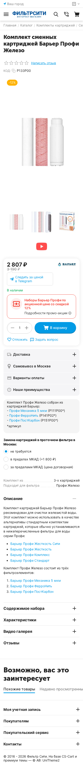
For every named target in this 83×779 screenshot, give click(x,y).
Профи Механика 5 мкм (28, 411)
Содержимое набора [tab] (23, 608)
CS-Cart (68, 756)
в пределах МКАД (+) (33, 459)
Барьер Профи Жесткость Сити (35, 544)
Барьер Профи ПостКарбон (31, 591)
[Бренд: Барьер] (67, 264)
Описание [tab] (13, 498)
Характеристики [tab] (19, 620)
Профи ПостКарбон (24, 420)
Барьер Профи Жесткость (31, 549)
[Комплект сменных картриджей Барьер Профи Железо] (41, 141)
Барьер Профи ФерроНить (31, 586)
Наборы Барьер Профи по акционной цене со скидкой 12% (46, 304)
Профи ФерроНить (23, 415)
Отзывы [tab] (11, 643)
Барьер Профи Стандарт (29, 560)
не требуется (21, 451)
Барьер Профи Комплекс (30, 555)
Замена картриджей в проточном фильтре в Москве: (39, 442)
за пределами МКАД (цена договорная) (42, 467)
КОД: (7, 71)
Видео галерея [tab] (17, 631)
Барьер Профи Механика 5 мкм (35, 580)
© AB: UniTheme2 (46, 760)
